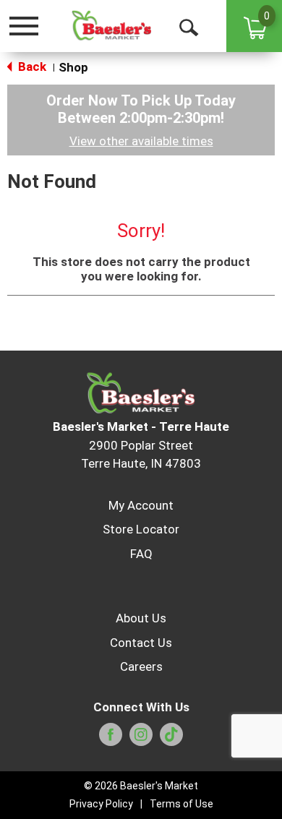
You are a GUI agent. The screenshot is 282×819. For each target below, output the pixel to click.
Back (30, 66)
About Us (141, 618)
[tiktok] (171, 739)
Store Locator (141, 529)
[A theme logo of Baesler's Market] (111, 25)
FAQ (141, 553)
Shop (73, 67)
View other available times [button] (141, 141)
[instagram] (141, 739)
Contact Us (141, 642)
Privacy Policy (101, 804)
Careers (141, 666)
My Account (141, 505)
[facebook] (110, 739)
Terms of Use (181, 804)
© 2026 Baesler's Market (141, 786)
